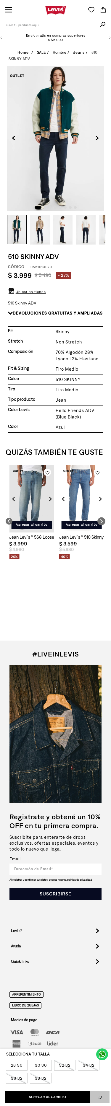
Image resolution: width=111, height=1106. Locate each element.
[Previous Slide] (1, 38)
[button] (27, 294)
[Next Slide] (110, 38)
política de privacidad (79, 879)
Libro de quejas (25, 1005)
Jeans (79, 52)
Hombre (59, 52)
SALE (41, 52)
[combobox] (55, 25)
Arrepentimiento (26, 994)
